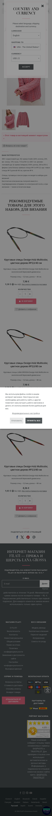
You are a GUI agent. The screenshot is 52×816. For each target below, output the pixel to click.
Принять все (33, 421)
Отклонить (16, 421)
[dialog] (26, 408)
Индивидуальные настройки (26, 413)
